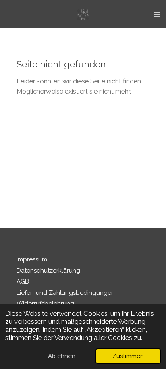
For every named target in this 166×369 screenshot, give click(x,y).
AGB (23, 281)
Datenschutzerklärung (48, 270)
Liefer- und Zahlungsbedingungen (66, 292)
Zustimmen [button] (128, 356)
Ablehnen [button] (61, 356)
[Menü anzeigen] (157, 14)
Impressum (32, 259)
